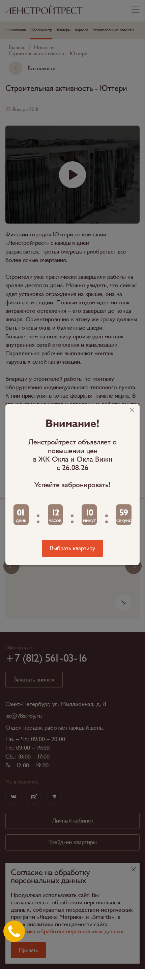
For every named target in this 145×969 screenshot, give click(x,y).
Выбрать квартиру (72, 548)
